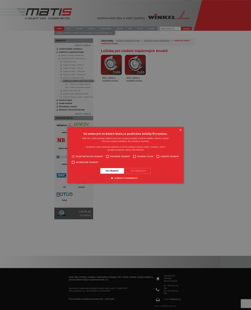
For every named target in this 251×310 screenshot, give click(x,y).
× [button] (180, 130)
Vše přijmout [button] (112, 170)
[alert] (125, 155)
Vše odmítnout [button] (138, 170)
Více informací (138, 150)
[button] (125, 178)
